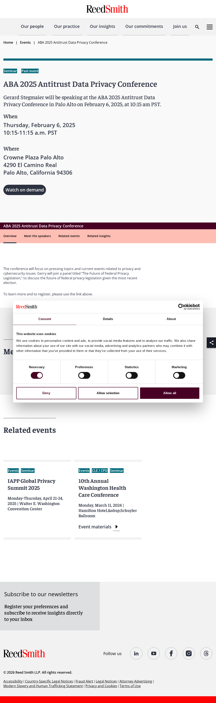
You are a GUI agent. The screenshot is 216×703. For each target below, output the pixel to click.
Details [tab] (108, 319)
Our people (32, 26)
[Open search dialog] (197, 27)
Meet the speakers (37, 236)
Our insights (102, 26)
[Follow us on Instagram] (189, 653)
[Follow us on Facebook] (171, 653)
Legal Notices (106, 681)
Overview (9, 236)
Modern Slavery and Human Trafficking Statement (43, 686)
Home (8, 42)
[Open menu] (210, 27)
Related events (69, 236)
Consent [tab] (44, 319)
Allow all (169, 393)
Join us (180, 26)
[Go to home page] (107, 9)
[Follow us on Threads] (206, 653)
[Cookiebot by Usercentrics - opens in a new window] (181, 307)
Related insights (99, 236)
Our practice (67, 26)
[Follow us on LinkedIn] (136, 653)
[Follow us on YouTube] (154, 653)
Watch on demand (24, 190)
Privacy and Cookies (101, 686)
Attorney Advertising (135, 681)
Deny (46, 393)
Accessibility (13, 681)
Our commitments (144, 26)
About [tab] (171, 319)
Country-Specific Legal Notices (49, 681)
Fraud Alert (84, 681)
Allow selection (108, 393)
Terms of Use (130, 686)
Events (25, 42)
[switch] (84, 375)
